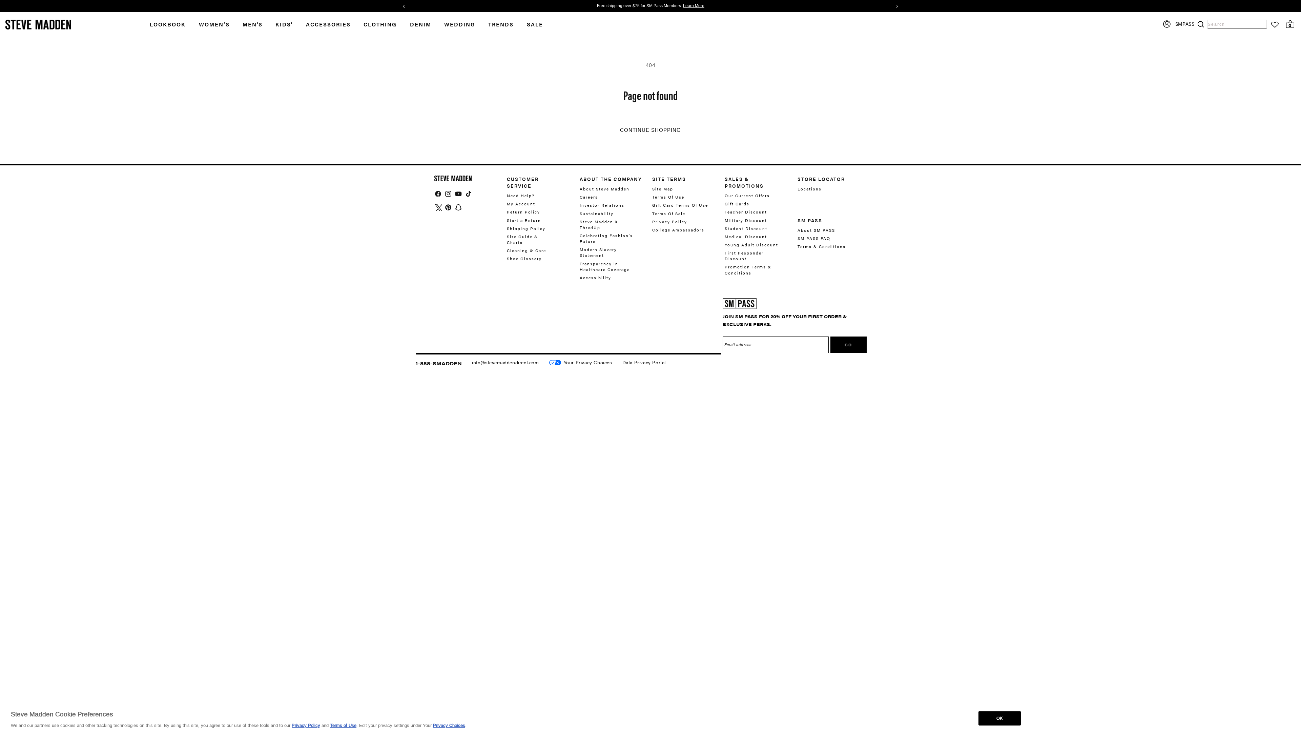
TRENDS (501, 24)
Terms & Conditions (822, 246)
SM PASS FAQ (814, 238)
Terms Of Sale (668, 213)
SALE (535, 24)
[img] (438, 194)
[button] (221, 24)
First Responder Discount (744, 256)
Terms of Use (343, 725)
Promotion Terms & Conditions (748, 270)
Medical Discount (746, 236)
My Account (521, 204)
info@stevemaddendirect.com (505, 362)
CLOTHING (380, 24)
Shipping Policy (526, 228)
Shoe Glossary (524, 259)
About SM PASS (816, 230)
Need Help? (521, 196)
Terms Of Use (668, 197)
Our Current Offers (747, 196)
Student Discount (746, 228)
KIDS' (284, 24)
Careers (589, 197)
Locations (810, 189)
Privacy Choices (449, 725)
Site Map (662, 189)
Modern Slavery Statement (598, 252)
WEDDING (459, 24)
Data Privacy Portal (644, 362)
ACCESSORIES (328, 24)
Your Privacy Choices (588, 362)
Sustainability (597, 213)
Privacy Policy (669, 222)
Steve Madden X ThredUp (599, 224)
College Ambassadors (678, 230)
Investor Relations (602, 205)
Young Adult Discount (751, 245)
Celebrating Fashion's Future (606, 238)
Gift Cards (737, 204)
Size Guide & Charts (522, 239)
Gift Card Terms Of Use (680, 205)
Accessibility (595, 277)
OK (999, 718)
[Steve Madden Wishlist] (1275, 24)
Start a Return (524, 220)
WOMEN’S (214, 24)
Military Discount (746, 220)
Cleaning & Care (526, 250)
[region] (650, 718)
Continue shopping (650, 130)
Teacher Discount (746, 212)
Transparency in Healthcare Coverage (605, 266)
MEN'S (253, 24)
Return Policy (523, 212)
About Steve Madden (604, 189)
